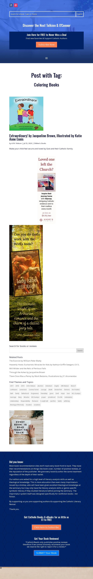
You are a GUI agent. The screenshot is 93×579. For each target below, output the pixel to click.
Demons (67, 390)
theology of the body (17, 405)
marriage (13, 397)
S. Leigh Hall (44, 401)
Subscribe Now (46, 44)
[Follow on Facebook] (11, 5)
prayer (44, 397)
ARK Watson (65, 386)
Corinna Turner (34, 390)
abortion (40, 386)
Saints (60, 401)
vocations (37, 405)
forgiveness (35, 393)
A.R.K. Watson (16, 143)
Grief (57, 393)
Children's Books (40, 143)
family (17, 393)
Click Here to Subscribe (46, 527)
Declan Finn (58, 390)
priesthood (51, 397)
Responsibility (25, 401)
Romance (35, 401)
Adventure (48, 386)
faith (11, 393)
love (68, 393)
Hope (63, 393)
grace (51, 393)
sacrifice (53, 401)
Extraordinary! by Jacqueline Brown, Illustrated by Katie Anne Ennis (45, 137)
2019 (22, 386)
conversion (23, 390)
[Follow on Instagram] (15, 5)
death (50, 390)
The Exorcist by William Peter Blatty (25, 360)
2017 (11, 386)
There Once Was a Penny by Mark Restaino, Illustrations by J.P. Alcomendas (43, 376)
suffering (67, 401)
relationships (14, 401)
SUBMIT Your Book (46, 552)
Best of (73, 386)
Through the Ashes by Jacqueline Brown (27, 372)
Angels (56, 386)
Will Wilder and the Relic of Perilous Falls (27, 368)
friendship (44, 393)
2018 (17, 386)
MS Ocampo (35, 397)
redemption (68, 397)
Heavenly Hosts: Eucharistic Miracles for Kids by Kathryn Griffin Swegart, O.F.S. (44, 364)
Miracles (26, 397)
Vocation (29, 405)
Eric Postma (75, 390)
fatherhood (25, 393)
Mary (20, 397)
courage (43, 390)
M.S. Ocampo (76, 393)
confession (13, 390)
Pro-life (60, 397)
